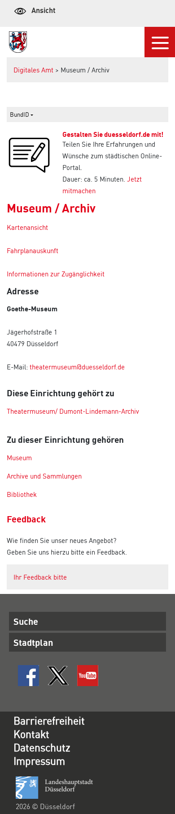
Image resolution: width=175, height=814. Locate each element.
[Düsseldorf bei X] (58, 675)
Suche (25, 621)
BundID (20, 114)
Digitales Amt (33, 69)
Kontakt (31, 733)
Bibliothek (22, 494)
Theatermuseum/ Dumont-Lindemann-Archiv (73, 411)
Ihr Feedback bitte (40, 576)
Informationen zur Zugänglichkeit (56, 273)
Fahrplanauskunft (32, 250)
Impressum (39, 760)
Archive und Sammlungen (44, 475)
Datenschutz (41, 747)
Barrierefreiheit (49, 720)
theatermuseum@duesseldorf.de (77, 366)
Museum (19, 457)
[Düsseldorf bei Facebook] (28, 675)
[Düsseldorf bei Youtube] (87, 675)
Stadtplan (33, 642)
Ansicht (43, 10)
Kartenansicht (27, 227)
